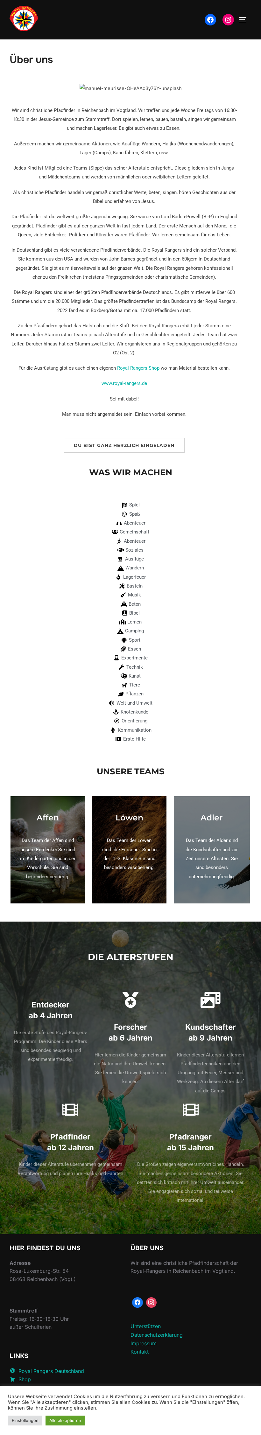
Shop (24, 1379)
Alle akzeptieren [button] (65, 1420)
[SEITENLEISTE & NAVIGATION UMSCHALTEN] (245, 20)
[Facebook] (210, 19)
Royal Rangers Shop (138, 368)
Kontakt (139, 1351)
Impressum (143, 1343)
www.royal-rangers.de (124, 383)
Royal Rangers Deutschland (51, 1371)
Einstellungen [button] (25, 1420)
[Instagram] (228, 19)
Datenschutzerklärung (156, 1335)
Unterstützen (145, 1326)
